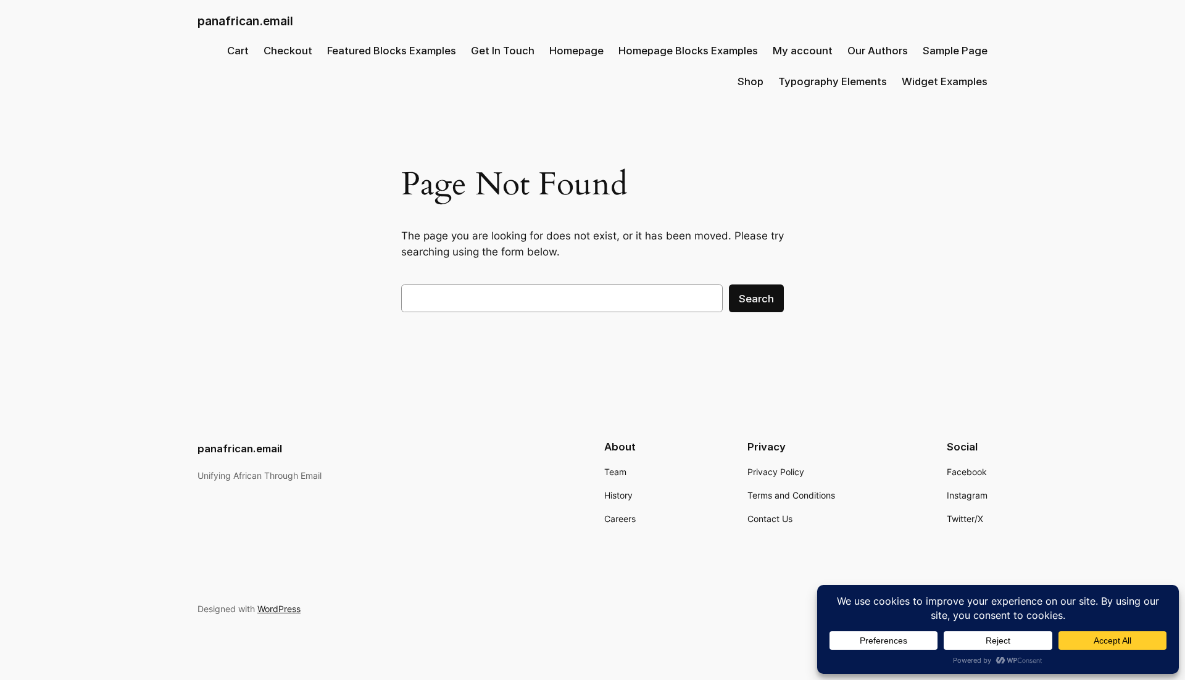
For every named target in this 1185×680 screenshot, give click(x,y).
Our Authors (877, 50)
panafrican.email (245, 21)
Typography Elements (832, 81)
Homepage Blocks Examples (688, 50)
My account (803, 50)
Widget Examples (945, 81)
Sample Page (955, 50)
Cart (238, 50)
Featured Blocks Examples (391, 50)
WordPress (279, 608)
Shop (750, 81)
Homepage (576, 50)
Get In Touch (502, 50)
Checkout (288, 50)
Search (756, 298)
